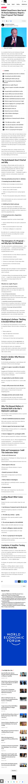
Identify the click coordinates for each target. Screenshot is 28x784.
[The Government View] (5, 1)
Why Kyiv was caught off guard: (11, 85)
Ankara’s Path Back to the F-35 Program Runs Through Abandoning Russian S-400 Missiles (9, 699)
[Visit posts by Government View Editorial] (2, 25)
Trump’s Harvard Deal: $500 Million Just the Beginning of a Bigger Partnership (9, 707)
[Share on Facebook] (5, 21)
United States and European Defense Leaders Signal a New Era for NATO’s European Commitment (9, 683)
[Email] (16, 781)
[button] (2, 1)
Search (24, 586)
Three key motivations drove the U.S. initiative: (14, 73)
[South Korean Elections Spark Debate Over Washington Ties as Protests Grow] (23, 747)
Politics (4, 7)
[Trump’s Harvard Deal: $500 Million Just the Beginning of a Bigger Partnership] (23, 707)
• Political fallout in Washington (11, 113)
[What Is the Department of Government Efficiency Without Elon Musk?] (23, 739)
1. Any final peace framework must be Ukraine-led (14, 119)
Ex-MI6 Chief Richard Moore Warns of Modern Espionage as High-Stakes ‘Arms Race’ (9, 716)
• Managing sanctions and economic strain (13, 96)
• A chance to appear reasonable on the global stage (13, 88)
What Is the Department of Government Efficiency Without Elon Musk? (9, 739)
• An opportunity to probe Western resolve (13, 91)
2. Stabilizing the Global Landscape (11, 78)
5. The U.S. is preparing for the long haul (13, 129)
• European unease (8, 115)
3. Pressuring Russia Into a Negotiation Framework (12, 81)
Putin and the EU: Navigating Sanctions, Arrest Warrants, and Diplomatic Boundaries (8, 691)
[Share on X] (7, 21)
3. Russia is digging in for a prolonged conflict (14, 103)
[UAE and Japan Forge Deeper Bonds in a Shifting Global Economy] (23, 732)
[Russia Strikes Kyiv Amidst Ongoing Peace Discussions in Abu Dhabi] (23, 765)
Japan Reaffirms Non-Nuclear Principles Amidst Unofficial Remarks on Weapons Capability (9, 674)
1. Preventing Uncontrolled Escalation (12, 76)
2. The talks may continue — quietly (12, 122)
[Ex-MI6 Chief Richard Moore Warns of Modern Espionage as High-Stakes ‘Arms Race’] (23, 715)
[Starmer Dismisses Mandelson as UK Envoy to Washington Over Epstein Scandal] (23, 724)
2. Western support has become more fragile (14, 101)
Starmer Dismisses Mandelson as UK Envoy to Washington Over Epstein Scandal (9, 724)
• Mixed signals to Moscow (10, 108)
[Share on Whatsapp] (11, 781)
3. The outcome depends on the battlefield (14, 124)
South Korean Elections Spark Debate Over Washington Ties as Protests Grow (9, 747)
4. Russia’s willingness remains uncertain (13, 127)
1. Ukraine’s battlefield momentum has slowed (14, 98)
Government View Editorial (9, 24)
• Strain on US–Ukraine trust (10, 106)
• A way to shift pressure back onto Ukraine (13, 93)
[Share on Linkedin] (14, 781)
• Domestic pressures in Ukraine (11, 111)
